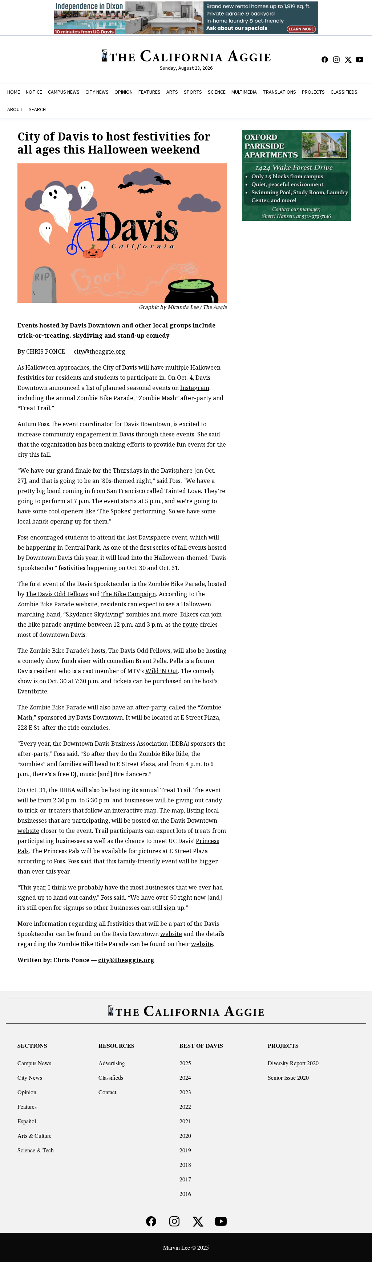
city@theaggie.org (99, 351)
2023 (185, 1092)
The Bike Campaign (128, 594)
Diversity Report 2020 (293, 1063)
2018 (185, 1164)
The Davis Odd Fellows (57, 594)
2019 (185, 1150)
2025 (185, 1063)
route (190, 624)
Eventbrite (32, 691)
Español (26, 1121)
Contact (107, 1092)
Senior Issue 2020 (288, 1077)
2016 (185, 1193)
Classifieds (110, 1077)
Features (27, 1106)
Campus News (34, 1063)
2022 (185, 1106)
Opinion (26, 1092)
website (86, 604)
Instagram (194, 388)
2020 (185, 1135)
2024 (185, 1077)
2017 (185, 1179)
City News (29, 1077)
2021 (185, 1121)
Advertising (111, 1063)
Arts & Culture (34, 1135)
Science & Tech (35, 1150)
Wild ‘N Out (161, 671)
